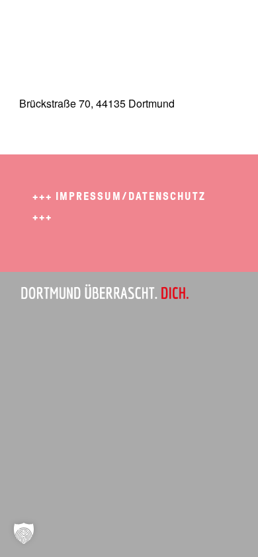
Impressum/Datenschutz (131, 196)
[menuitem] (220, 26)
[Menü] (220, 26)
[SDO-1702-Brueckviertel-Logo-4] (106, 26)
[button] (24, 533)
